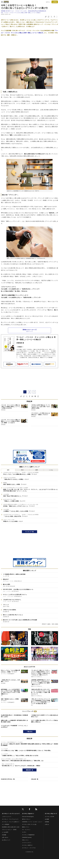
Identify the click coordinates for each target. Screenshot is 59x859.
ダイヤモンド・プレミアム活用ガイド (10, 821)
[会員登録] (55, 2)
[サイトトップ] (6, 2)
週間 (36, 470)
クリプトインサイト (26, 842)
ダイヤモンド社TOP (49, 816)
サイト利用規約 (5, 824)
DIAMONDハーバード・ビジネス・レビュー (32, 821)
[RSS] (36, 809)
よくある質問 (5, 832)
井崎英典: (23, 11)
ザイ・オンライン (26, 829)
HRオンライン (25, 840)
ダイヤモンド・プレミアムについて (10, 819)
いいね (51, 470)
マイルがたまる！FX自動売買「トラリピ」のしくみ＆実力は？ (14, 726)
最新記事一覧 (29, 770)
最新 (8, 470)
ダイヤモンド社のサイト (28, 813)
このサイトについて (6, 816)
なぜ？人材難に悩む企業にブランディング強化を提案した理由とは (44, 721)
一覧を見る (29, 731)
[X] (23, 809)
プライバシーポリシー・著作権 (9, 829)
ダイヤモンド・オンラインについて (11, 813)
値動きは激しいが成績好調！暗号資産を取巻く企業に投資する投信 (14, 721)
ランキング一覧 (29, 531)
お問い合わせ (5, 837)
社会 (2, 12)
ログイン (48, 1)
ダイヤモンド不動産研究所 (28, 834)
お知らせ (47, 824)
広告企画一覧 (34, 779)
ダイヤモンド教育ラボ (27, 845)
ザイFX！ (24, 832)
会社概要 (47, 819)
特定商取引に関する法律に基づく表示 (10, 827)
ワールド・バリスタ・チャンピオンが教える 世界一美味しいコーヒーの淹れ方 (22, 12)
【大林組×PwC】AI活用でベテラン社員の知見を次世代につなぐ (44, 715)
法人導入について (6, 840)
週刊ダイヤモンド (26, 819)
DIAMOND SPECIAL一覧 (8, 779)
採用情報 (47, 821)
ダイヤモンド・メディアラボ (28, 848)
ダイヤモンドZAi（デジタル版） (29, 824)
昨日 (22, 470)
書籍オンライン (25, 827)
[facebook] (29, 809)
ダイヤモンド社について (51, 813)
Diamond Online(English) (28, 816)
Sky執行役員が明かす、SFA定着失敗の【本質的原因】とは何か (14, 715)
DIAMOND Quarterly (27, 837)
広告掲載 (4, 834)
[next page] (34, 391)
